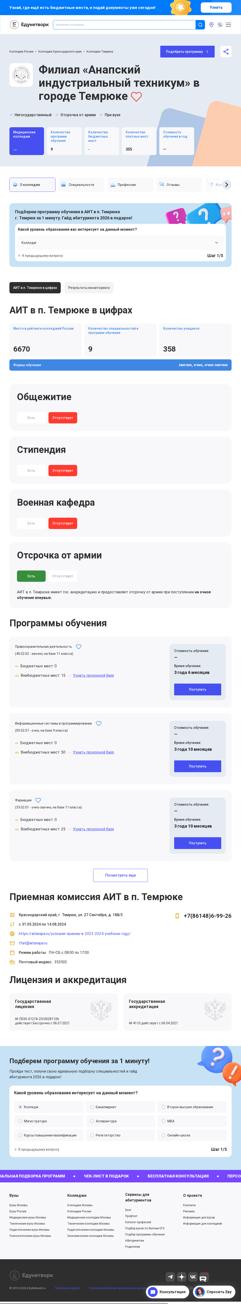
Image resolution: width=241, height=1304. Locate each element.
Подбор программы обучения (145, 1234)
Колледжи (76, 1195)
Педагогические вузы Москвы (29, 1229)
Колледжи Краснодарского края (60, 51)
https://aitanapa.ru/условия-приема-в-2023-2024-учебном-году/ (75, 933)
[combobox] (127, 25)
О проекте (192, 1195)
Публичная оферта (67, 1288)
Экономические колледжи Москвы (90, 1236)
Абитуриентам (134, 1240)
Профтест (131, 1216)
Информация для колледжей (202, 1223)
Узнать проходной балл (93, 675)
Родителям (132, 1246)
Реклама (189, 1211)
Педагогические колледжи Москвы (90, 1229)
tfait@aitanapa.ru (33, 943)
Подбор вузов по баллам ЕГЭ (145, 1228)
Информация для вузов (199, 1217)
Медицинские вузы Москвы (27, 1217)
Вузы (14, 1195)
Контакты (189, 1205)
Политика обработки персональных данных (118, 1288)
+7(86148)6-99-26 (208, 916)
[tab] (32, 185)
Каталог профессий (138, 1222)
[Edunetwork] (29, 24)
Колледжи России (21, 51)
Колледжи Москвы (79, 1205)
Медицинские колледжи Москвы (89, 1217)
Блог (128, 1210)
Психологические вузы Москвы (30, 1236)
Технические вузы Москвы (27, 1223)
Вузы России (17, 1211)
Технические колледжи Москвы (88, 1223)
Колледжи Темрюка (100, 51)
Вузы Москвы (18, 1205)
